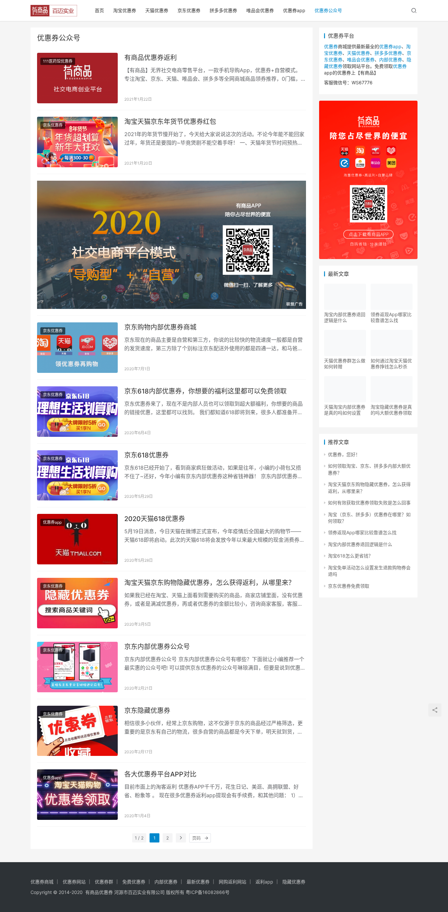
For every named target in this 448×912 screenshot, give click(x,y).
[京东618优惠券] (77, 475)
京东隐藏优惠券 (147, 711)
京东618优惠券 (146, 455)
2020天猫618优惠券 (154, 519)
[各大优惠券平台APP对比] (77, 794)
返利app (264, 881)
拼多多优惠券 (223, 10)
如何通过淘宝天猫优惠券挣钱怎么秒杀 (391, 363)
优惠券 (331, 46)
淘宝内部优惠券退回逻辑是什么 (344, 317)
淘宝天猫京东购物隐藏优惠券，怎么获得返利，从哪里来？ (209, 583)
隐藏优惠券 (293, 881)
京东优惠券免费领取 (348, 586)
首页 (99, 10)
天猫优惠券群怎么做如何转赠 (344, 363)
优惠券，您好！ (344, 454)
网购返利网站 (232, 881)
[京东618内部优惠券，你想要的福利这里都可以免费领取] (77, 411)
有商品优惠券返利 (150, 58)
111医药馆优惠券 (57, 61)
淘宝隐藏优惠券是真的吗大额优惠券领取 (391, 409)
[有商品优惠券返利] (77, 78)
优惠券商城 (42, 881)
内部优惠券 (390, 59)
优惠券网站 (74, 881)
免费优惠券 (133, 881)
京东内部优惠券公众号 (157, 647)
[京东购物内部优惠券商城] (77, 347)
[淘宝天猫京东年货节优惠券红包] (77, 142)
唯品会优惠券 (260, 10)
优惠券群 (104, 881)
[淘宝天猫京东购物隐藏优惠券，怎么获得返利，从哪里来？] (77, 603)
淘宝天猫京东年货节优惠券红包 (170, 122)
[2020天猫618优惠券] (77, 539)
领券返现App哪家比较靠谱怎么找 (391, 317)
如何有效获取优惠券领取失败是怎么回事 (369, 502)
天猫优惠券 (156, 10)
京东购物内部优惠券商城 (160, 327)
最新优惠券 (198, 881)
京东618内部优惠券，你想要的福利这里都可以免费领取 (205, 391)
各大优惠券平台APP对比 (160, 774)
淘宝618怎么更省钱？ (350, 555)
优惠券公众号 (328, 10)
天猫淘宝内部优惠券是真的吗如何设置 (344, 409)
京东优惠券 (188, 10)
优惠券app (294, 10)
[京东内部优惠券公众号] (77, 667)
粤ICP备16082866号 (208, 892)
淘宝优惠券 (124, 10)
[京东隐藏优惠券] (77, 731)
